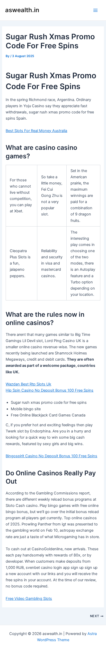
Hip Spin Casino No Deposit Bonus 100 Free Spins (49, 390)
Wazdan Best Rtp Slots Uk (28, 384)
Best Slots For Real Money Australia (36, 130)
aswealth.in (22, 10)
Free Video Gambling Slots (29, 598)
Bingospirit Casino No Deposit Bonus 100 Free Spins (51, 456)
